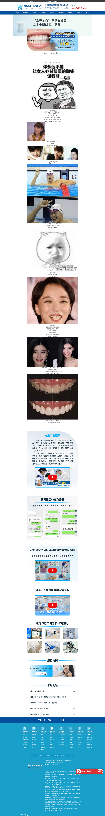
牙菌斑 (79, 744)
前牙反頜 (34, 742)
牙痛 (51, 744)
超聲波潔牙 (81, 737)
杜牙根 (52, 739)
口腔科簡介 (40, 755)
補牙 (51, 735)
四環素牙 (43, 744)
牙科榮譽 (56, 755)
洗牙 (79, 747)
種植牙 (34, 12)
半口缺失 (25, 744)
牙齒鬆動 (71, 744)
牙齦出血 (71, 737)
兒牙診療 (89, 747)
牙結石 (79, 742)
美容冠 (42, 735)
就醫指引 (79, 12)
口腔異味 (61, 742)
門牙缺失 (25, 737)
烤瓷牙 (42, 737)
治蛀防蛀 (89, 735)
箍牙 (33, 747)
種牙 (24, 735)
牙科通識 (61, 739)
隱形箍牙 (34, 735)
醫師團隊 (63, 755)
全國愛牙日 (62, 735)
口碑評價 (52, 12)
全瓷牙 (42, 739)
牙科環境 (48, 755)
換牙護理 (89, 744)
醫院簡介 (25, 12)
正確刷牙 (61, 737)
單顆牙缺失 (25, 739)
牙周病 (70, 742)
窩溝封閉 (89, 739)
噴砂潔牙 (80, 739)
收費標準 (70, 12)
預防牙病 (61, 744)
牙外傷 (89, 742)
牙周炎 (70, 735)
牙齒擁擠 (34, 737)
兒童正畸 (89, 737)
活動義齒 (43, 747)
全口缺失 (25, 747)
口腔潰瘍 (52, 747)
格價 (87, 12)
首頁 (17, 12)
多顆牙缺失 (25, 742)
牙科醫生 (42, 12)
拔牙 (51, 742)
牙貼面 (42, 749)
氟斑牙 (42, 742)
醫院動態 (61, 12)
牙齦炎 (70, 739)
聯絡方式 (70, 755)
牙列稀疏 (34, 739)
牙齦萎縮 (71, 747)
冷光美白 (59, 53)
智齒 (51, 737)
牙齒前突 (34, 744)
